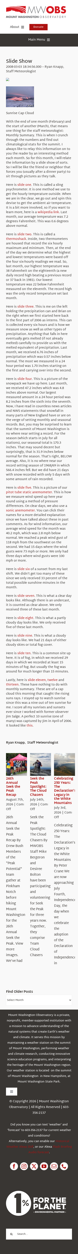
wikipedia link (48, 212)
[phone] (64, 1166)
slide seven (25, 596)
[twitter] (34, 1166)
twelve (52, 680)
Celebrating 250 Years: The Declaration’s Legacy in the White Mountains (65, 791)
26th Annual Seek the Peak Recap (13, 787)
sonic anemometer (20, 511)
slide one (24, 185)
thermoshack (16, 239)
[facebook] (14, 1166)
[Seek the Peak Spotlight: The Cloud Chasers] (44, 764)
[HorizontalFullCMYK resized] (36, 8)
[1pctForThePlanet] (36, 1192)
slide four (24, 379)
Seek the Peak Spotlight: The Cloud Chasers (38, 787)
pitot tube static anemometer (29, 492)
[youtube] (44, 1166)
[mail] (54, 1166)
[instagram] (24, 1166)
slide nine (24, 636)
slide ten (24, 653)
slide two (24, 234)
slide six (23, 569)
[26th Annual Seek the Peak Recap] (20, 764)
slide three (25, 307)
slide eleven (37, 680)
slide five (24, 488)
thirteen (12, 685)
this (30, 726)
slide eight (25, 618)
